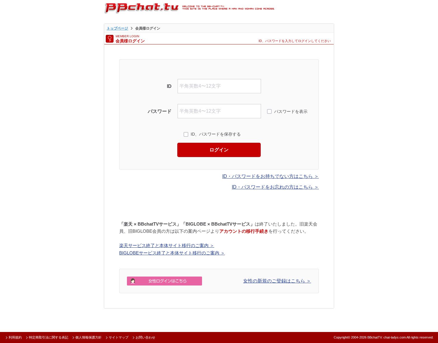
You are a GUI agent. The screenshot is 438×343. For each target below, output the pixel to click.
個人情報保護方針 (88, 337)
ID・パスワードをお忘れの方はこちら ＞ (275, 187)
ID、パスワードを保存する (216, 134)
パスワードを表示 (290, 111)
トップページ (117, 28)
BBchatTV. (375, 337)
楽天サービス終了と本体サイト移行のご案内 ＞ (166, 245)
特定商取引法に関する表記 (48, 337)
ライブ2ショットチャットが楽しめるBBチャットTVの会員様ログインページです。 (189, 7)
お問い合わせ (145, 337)
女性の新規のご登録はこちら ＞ (277, 280)
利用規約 (15, 337)
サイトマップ (118, 337)
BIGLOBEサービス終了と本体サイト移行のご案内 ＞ (172, 252)
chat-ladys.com (394, 337)
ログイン (219, 149)
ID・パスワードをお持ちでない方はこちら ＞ (270, 176)
